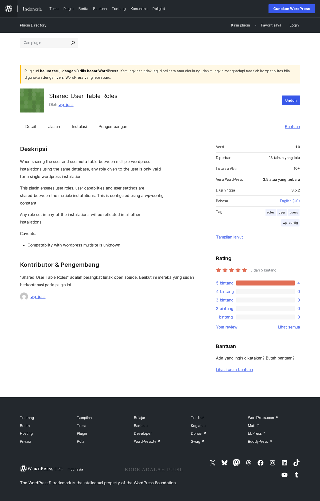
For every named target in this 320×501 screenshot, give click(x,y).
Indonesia (75, 469)
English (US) (290, 201)
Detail (30, 126)
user (282, 212)
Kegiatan (198, 426)
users (294, 212)
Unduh (291, 100)
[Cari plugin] (73, 43)
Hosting (26, 433)
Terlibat (197, 418)
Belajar (139, 418)
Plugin (82, 433)
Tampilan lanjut (229, 237)
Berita (25, 426)
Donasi (198, 433)
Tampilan (84, 418)
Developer (143, 433)
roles (271, 212)
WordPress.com (263, 418)
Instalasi (79, 126)
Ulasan (54, 126)
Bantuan (292, 126)
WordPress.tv (147, 441)
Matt (254, 426)
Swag (197, 441)
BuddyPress (260, 441)
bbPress (257, 433)
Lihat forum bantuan (234, 369)
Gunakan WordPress (291, 8)
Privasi (25, 441)
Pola (80, 441)
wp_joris (66, 104)
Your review (227, 327)
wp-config (290, 222)
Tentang (27, 418)
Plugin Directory (33, 25)
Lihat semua (289, 327)
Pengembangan (112, 126)
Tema (81, 426)
